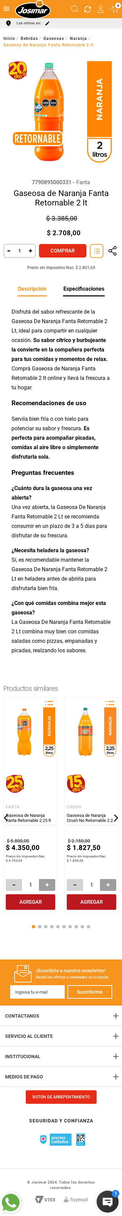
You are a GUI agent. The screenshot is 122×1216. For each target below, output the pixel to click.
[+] (30, 251)
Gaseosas (53, 38)
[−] (8, 251)
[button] (74, 9)
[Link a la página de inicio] (10, 38)
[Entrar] (101, 9)
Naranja (78, 38)
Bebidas (29, 38)
